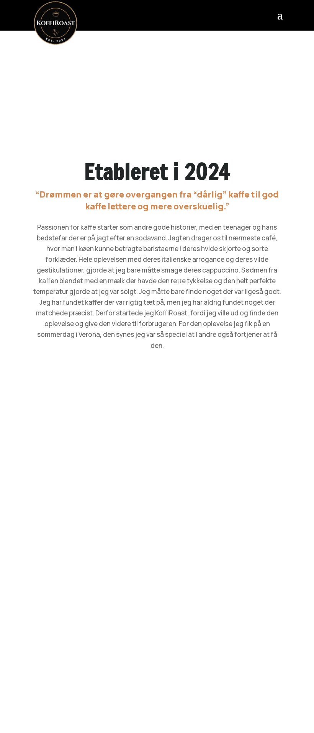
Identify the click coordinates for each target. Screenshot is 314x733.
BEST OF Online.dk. (220, 715)
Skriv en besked (52, 445)
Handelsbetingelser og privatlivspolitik (157, 688)
